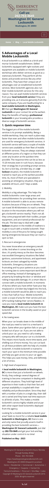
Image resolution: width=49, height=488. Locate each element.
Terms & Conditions (12, 471)
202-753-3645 (24, 16)
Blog (17, 42)
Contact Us (35, 468)
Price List (26, 471)
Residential (15, 465)
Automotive (39, 465)
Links (43, 471)
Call (25, 484)
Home (8, 42)
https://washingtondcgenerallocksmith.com (24, 459)
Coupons (24, 468)
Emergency (14, 468)
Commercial (27, 465)
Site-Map (35, 471)
